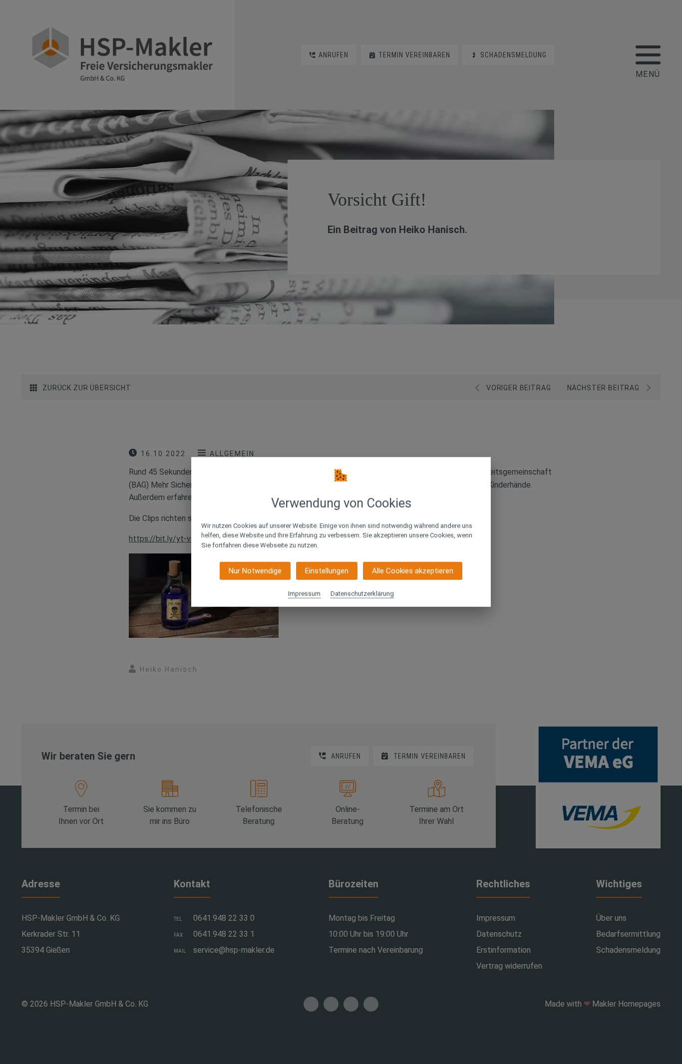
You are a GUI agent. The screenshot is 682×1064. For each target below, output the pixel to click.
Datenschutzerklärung (362, 593)
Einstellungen (326, 570)
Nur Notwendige (255, 570)
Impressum (304, 593)
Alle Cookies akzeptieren (412, 570)
